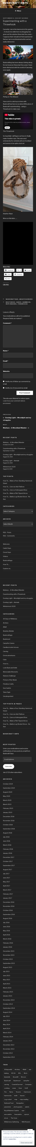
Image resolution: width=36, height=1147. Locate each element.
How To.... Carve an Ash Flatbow (13, 487)
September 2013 (9, 1057)
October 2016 (8, 910)
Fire (5, 1092)
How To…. (6, 564)
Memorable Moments (10, 672)
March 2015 (7, 988)
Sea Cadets (7, 688)
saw (23, 1111)
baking (6, 1073)
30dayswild (8, 1069)
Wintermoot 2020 (9, 467)
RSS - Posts (7, 532)
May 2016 (6, 931)
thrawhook (23, 304)
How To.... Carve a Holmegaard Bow (15, 490)
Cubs (4, 659)
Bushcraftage (12, 299)
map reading (24, 1099)
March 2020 (7, 800)
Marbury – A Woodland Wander (13, 442)
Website (6, 371)
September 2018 (9, 829)
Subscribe (8, 766)
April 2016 (6, 935)
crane (14, 1088)
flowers (18, 1092)
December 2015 (8, 951)
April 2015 (6, 984)
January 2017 (7, 898)
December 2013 (8, 1045)
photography (18, 1107)
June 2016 (6, 927)
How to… (6, 664)
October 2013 (8, 1053)
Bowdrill (15, 1077)
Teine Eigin (6, 692)
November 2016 (8, 906)
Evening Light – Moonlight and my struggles (18, 454)
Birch (25, 1073)
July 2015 (6, 971)
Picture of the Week (10, 680)
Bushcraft (7, 1081)
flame (11, 1092)
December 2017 (8, 857)
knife (16, 1096)
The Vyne (14, 1118)
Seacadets (18, 1114)
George (25, 18)
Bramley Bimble (8, 631)
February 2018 (8, 849)
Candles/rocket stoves (11, 647)
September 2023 (9, 788)
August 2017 (7, 869)
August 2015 (7, 967)
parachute (7, 1107)
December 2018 (8, 816)
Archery (5, 623)
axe (30, 1069)
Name (5, 351)
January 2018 (7, 853)
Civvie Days (7, 552)
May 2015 (6, 980)
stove (6, 1118)
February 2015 (8, 992)
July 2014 (6, 1016)
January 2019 (7, 812)
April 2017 (6, 886)
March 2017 (7, 890)
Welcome (6, 544)
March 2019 (7, 804)
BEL (19, 1073)
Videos (5, 556)
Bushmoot (6, 639)
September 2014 (9, 1008)
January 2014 (7, 1041)
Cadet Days (7, 548)
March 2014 (7, 1033)
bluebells (7, 1077)
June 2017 (6, 878)
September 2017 (9, 865)
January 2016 (7, 947)
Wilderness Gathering (11, 1122)
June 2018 (6, 841)
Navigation (20, 1103)
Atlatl (5, 627)
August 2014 (7, 1012)
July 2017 (6, 874)
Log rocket (8, 1099)
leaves (22, 1096)
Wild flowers (26, 1122)
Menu (19, 11)
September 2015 (9, 963)
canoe (19, 302)
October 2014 (8, 1004)
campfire (26, 1081)
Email (5, 361)
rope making (11, 304)
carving (6, 1084)
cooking (7, 1088)
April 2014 (6, 1028)
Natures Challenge (9, 676)
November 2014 (8, 1000)
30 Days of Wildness (10, 619)
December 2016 (8, 902)
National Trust (9, 1103)
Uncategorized (26, 299)
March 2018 (7, 845)
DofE (26, 1088)
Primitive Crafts (8, 684)
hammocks (8, 1096)
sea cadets (8, 1114)
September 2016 (9, 914)
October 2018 (8, 825)
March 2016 (7, 939)
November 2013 (8, 1049)
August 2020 (7, 792)
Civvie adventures (9, 655)
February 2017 (8, 894)
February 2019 (8, 808)
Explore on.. (7, 568)
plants (27, 1107)
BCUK (13, 1073)
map (15, 1099)
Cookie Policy (12, 1139)
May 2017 (6, 882)
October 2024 (8, 784)
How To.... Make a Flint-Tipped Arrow (15, 493)
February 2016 (8, 943)
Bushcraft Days (15, 2)
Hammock (26, 302)
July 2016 (6, 922)
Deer (20, 1088)
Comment (7, 323)
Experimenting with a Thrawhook (14, 448)
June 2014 (6, 1020)
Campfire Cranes (8, 643)
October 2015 (8, 959)
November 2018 (8, 821)
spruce (26, 1114)
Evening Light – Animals (11, 461)
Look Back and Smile (10, 668)
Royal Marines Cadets (11, 1111)
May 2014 (6, 1024)
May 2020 (6, 796)
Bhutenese (10, 302)
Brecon (23, 1077)
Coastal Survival (17, 1084)
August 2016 (7, 918)
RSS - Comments (9, 536)
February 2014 (8, 1037)
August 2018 (7, 833)
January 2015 (7, 996)
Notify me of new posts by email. (16, 388)
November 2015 (8, 955)
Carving (5, 651)
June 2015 (6, 975)
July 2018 (6, 837)
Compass (28, 1084)
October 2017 (8, 861)
